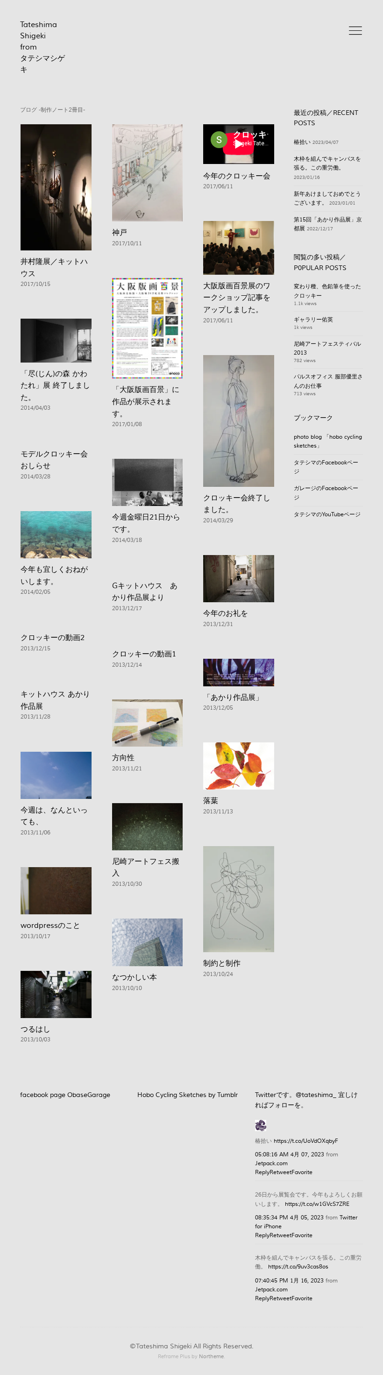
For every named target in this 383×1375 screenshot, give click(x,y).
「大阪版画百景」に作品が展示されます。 (145, 401)
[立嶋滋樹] (260, 1124)
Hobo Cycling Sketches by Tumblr (187, 1095)
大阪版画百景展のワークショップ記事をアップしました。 (236, 297)
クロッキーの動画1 (144, 654)
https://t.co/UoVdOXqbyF (306, 1141)
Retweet (280, 1172)
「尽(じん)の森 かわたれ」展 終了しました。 (55, 385)
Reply (262, 1172)
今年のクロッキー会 (236, 176)
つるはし (35, 1029)
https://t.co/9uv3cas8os (298, 1266)
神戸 (119, 232)
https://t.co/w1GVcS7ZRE (317, 1204)
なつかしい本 (134, 977)
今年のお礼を (225, 613)
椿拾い (302, 142)
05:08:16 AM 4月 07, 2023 (289, 1154)
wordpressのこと (50, 925)
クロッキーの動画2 (53, 637)
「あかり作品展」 (233, 697)
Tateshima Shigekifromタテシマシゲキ (42, 47)
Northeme (211, 1356)
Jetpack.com (271, 1163)
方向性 (123, 757)
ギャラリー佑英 (313, 319)
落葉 (210, 800)
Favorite (301, 1172)
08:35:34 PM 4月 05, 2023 (289, 1217)
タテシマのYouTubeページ (327, 514)
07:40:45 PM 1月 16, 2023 (289, 1280)
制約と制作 (222, 963)
